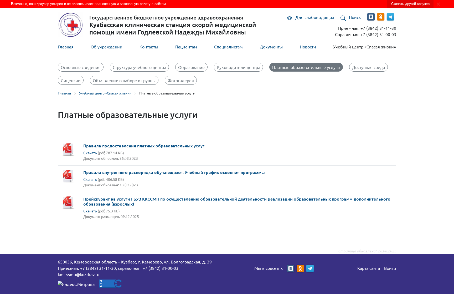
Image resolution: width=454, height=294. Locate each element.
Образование (191, 67)
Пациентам (186, 46)
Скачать (90, 152)
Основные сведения (81, 67)
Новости (308, 46)
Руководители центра (238, 67)
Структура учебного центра (139, 67)
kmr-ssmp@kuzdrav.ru (78, 274)
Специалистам (228, 46)
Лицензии (71, 80)
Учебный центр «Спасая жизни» (364, 46)
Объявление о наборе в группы (124, 80)
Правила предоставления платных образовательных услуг (143, 145)
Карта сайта (368, 268)
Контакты (149, 46)
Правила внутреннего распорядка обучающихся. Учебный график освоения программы (174, 172)
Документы (271, 46)
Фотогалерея (181, 80)
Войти (390, 268)
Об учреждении (106, 46)
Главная (66, 46)
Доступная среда (368, 67)
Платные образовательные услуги (306, 67)
